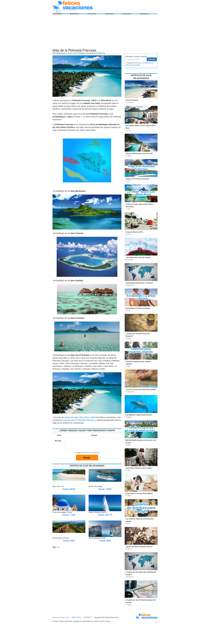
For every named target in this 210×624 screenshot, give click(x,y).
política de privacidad (132, 65)
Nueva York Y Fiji (58, 486)
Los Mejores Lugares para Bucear (139, 414)
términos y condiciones (91, 452)
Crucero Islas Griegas (95, 486)
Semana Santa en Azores (60, 538)
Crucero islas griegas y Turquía (62, 512)
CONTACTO (87, 617)
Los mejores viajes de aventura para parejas (140, 519)
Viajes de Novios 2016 (134, 232)
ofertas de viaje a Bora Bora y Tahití (80, 417)
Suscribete (151, 59)
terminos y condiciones (143, 63)
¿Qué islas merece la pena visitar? (139, 468)
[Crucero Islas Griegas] (105, 475)
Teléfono (94, 435)
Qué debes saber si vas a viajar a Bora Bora (141, 126)
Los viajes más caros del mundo (138, 257)
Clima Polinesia (132, 100)
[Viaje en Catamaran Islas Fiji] (105, 506)
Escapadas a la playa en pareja (138, 308)
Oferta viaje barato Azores (97, 538)
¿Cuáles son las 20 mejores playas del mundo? (141, 601)
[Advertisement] (105, 31)
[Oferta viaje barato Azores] (105, 529)
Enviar (87, 457)
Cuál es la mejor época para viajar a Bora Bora (140, 205)
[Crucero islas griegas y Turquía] (68, 505)
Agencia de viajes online (60, 617)
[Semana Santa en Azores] (68, 526)
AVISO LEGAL (76, 617)
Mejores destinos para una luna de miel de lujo (141, 441)
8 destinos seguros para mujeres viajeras (138, 362)
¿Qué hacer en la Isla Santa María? (139, 493)
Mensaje (58, 441)
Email (59, 435)
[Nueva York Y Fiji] (68, 474)
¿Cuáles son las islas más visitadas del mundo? (141, 573)
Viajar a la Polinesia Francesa (137, 178)
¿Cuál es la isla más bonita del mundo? (141, 389)
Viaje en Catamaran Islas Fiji (98, 512)
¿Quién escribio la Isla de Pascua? (139, 546)
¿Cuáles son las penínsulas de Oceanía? (138, 334)
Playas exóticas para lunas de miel (139, 153)
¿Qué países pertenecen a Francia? (139, 283)
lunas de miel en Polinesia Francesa (78, 419)
